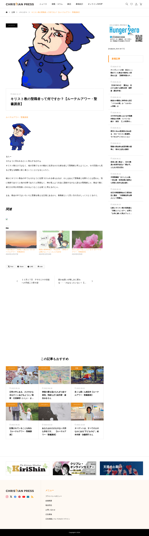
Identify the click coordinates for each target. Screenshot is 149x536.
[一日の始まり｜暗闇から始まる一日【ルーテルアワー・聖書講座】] (21, 239)
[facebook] (15, 496)
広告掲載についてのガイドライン (58, 519)
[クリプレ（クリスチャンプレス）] (20, 4)
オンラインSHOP (95, 4)
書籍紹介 (79, 4)
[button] (108, 4)
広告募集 (49, 514)
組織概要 (49, 501)
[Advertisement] (55, 322)
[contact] (28, 497)
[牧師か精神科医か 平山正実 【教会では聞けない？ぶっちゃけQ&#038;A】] (54, 239)
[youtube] (23, 496)
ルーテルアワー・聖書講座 (18, 117)
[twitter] (11, 497)
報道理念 (49, 505)
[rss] (32, 497)
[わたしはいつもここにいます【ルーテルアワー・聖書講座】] (87, 239)
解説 (69, 4)
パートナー (11, 25)
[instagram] (7, 496)
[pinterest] (19, 496)
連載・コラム (57, 4)
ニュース (43, 4)
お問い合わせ (50, 510)
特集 (76, 368)
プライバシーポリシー (54, 496)
